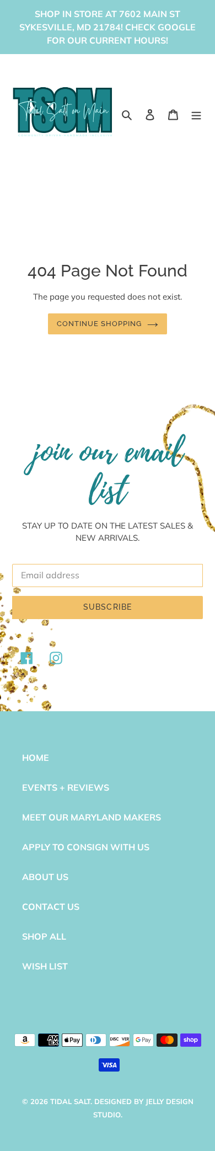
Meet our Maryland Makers (91, 817)
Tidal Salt (70, 1101)
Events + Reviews (65, 787)
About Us (45, 876)
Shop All (44, 936)
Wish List (45, 966)
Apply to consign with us (85, 846)
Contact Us (50, 906)
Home (35, 757)
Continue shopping (99, 323)
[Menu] (196, 114)
